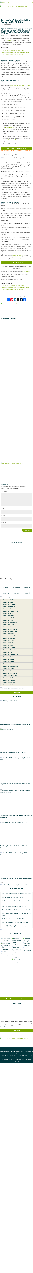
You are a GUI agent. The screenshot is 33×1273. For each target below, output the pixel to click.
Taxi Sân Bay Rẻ (10, 40)
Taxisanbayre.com (9, 142)
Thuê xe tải (27, 593)
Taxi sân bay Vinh (7, 609)
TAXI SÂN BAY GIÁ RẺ (10, 140)
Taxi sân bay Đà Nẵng (8, 613)
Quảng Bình (27, 941)
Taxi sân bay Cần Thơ (8, 633)
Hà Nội (6, 941)
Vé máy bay (6, 593)
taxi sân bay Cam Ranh (18, 255)
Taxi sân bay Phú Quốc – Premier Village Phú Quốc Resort (16, 878)
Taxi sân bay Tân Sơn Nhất (10, 631)
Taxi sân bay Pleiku (8, 620)
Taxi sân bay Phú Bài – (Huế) (10, 611)
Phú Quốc (5, 956)
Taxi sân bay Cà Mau (8, 640)
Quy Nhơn (16, 957)
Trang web (3, 522)
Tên (2, 509)
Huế (16, 945)
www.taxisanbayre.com (19, 259)
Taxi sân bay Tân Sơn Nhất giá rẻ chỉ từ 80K (13, 50)
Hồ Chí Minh (27, 950)
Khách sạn (16, 593)
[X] (18, 299)
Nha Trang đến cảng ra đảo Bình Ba (20, 85)
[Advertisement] (16, 391)
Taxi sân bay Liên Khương (10, 629)
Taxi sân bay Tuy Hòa (8, 624)
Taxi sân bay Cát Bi (8, 602)
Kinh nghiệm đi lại (6, 24)
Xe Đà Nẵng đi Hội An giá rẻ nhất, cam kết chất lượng (15, 724)
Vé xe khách (16, 587)
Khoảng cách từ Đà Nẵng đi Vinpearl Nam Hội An (13, 752)
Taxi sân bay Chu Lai (8, 615)
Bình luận (4, 491)
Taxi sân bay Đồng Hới (9, 606)
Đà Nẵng (5, 949)
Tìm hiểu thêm (26, 271)
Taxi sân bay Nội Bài (8, 600)
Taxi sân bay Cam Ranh (9, 627)
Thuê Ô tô (27, 587)
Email (3, 515)
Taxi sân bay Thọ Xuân (9, 604)
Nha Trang (11, 163)
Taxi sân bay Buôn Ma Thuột (10, 622)
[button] (2, 560)
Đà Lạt (16, 962)
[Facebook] (8, 299)
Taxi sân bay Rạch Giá (9, 638)
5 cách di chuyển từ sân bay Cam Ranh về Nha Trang (15, 52)
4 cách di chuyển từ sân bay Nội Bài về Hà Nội (13, 289)
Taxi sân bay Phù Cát (8, 618)
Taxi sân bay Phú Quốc (9, 636)
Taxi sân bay (5, 587)
